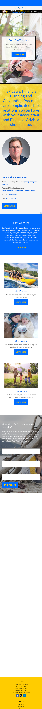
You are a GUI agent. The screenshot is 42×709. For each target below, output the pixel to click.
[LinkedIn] (24, 695)
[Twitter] (21, 695)
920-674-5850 (12, 194)
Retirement (21, 704)
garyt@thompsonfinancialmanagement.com (18, 190)
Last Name (5, 460)
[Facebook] (17, 695)
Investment (21, 707)
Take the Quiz (10, 485)
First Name (6, 447)
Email (4, 472)
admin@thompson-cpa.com (21, 692)
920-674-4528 (11, 198)
